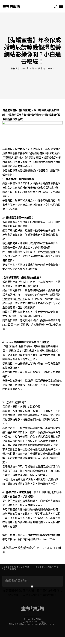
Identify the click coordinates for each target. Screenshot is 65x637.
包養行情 (20, 299)
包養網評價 (43, 153)
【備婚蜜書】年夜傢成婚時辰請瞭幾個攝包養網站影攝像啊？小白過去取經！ (32, 50)
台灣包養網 (49, 252)
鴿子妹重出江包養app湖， (48, 567)
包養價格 (38, 324)
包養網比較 (26, 243)
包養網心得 (44, 303)
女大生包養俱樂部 (17, 187)
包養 (55, 509)
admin (50, 68)
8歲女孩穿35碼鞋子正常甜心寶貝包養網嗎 (15, 568)
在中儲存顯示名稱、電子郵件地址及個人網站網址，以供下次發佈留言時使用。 (32, 593)
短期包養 (55, 535)
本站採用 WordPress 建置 (32, 622)
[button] (61, 6)
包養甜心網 (18, 501)
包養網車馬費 (11, 277)
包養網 (6, 157)
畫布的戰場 (11, 6)
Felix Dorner (32, 624)
